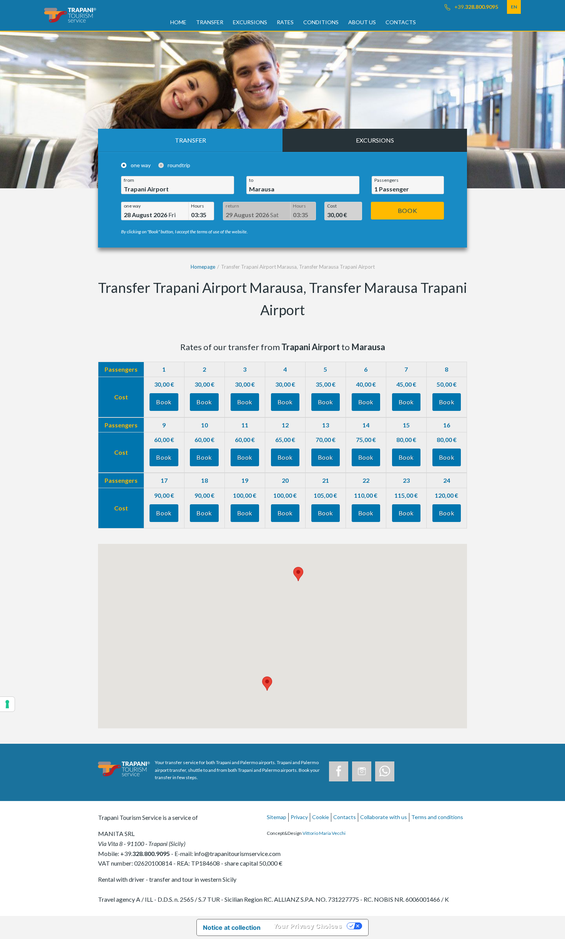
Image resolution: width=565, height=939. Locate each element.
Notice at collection (232, 927)
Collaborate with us (383, 817)
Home (178, 22)
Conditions (321, 22)
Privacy (299, 817)
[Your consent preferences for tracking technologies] (7, 704)
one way (141, 165)
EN (514, 7)
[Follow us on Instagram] (361, 771)
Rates (285, 22)
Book (407, 210)
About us (362, 22)
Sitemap (276, 817)
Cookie (320, 817)
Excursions (250, 22)
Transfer (209, 22)
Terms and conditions (437, 817)
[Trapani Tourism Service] (70, 14)
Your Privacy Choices (307, 926)
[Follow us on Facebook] (338, 771)
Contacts (401, 22)
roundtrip (179, 165)
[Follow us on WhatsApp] (384, 771)
